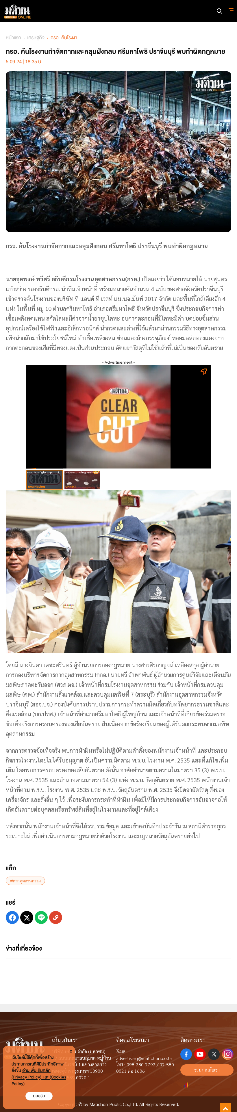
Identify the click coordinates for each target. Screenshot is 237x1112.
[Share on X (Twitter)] (26, 917)
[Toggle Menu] (230, 11)
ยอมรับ (39, 1096)
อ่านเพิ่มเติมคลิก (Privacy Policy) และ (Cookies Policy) (39, 1077)
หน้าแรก (13, 38)
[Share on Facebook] (12, 917)
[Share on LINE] (41, 917)
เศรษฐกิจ (36, 38)
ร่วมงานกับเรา (207, 1070)
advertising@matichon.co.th (144, 1058)
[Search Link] (219, 11)
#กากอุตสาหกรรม (25, 880)
